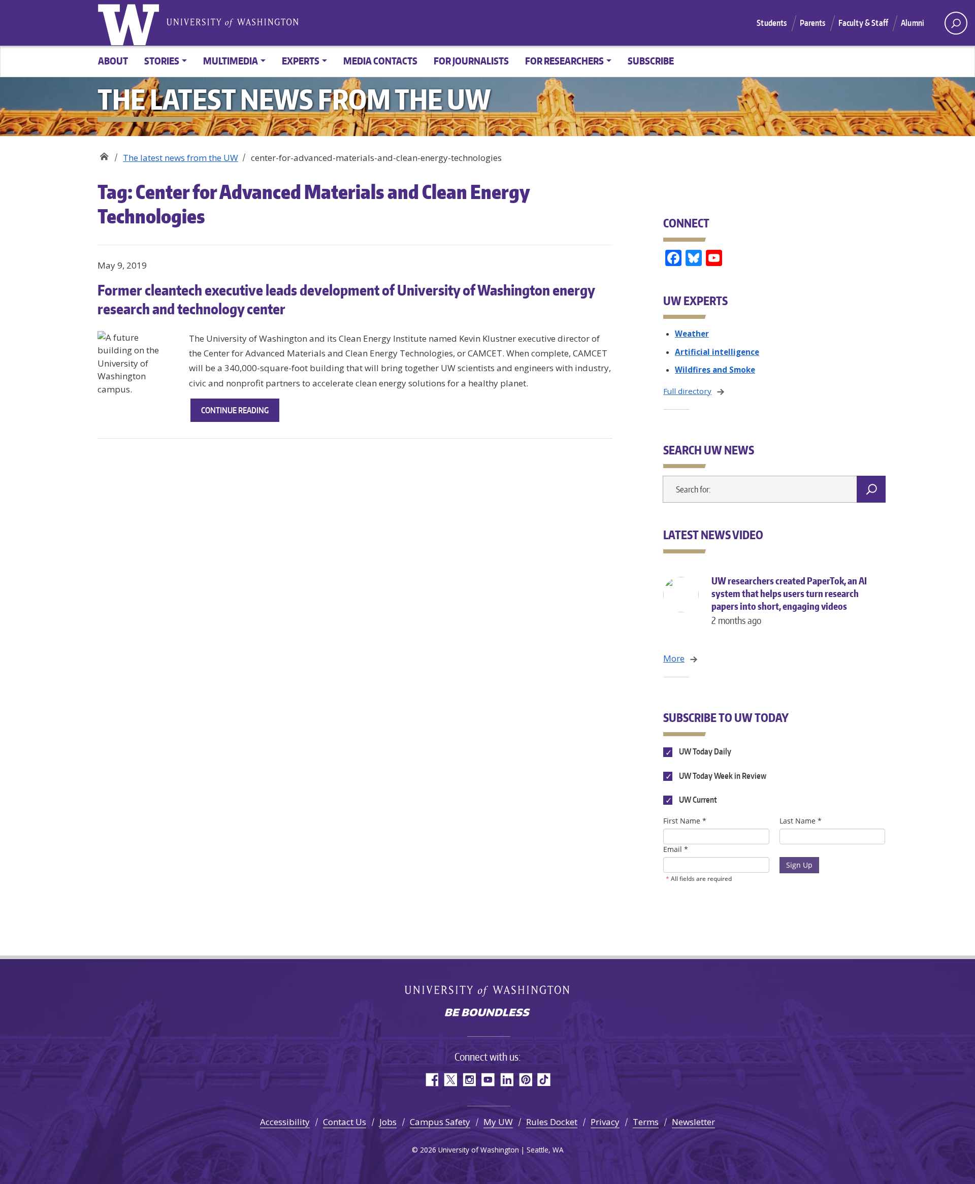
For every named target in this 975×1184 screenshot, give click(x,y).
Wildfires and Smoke (715, 370)
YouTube (488, 1080)
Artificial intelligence (717, 352)
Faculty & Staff (863, 23)
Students (772, 23)
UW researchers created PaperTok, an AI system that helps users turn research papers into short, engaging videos (789, 600)
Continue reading (240, 413)
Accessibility (285, 1122)
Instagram (469, 1080)
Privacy (605, 1122)
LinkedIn (506, 1080)
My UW (498, 1122)
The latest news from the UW (180, 157)
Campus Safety (440, 1122)
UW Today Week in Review (721, 776)
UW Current (697, 800)
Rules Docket (551, 1122)
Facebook (431, 1080)
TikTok (544, 1080)
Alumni (912, 23)
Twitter (450, 1080)
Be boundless (487, 1013)
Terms (646, 1122)
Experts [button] (300, 60)
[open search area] (956, 23)
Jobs (388, 1122)
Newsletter (693, 1122)
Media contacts (380, 60)
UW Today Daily (704, 752)
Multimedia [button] (230, 60)
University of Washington (131, 23)
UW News (104, 154)
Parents (813, 23)
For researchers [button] (564, 60)
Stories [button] (161, 60)
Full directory (687, 391)
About (113, 60)
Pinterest (525, 1080)
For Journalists (471, 60)
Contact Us (344, 1122)
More (674, 658)
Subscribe (651, 60)
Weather (692, 333)
